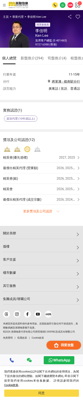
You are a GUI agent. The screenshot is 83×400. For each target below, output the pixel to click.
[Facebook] (27, 314)
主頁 (6, 16)
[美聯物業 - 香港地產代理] (18, 5)
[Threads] (6, 314)
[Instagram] (16, 314)
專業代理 (18, 16)
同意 (41, 393)
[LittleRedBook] (48, 314)
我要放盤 (67, 345)
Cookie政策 (11, 385)
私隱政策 (22, 337)
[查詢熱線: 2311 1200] (55, 5)
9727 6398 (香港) (46, 44)
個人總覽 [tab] (9, 58)
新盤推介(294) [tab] (32, 58)
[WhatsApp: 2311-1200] (62, 5)
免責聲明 (8, 337)
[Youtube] (37, 314)
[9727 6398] (12, 360)
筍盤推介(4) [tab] (57, 58)
